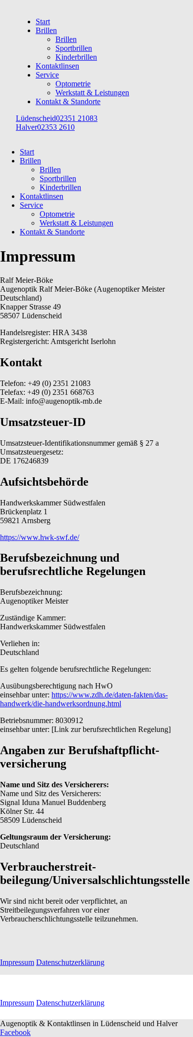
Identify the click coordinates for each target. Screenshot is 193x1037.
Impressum (17, 962)
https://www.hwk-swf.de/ (39, 537)
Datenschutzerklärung (70, 962)
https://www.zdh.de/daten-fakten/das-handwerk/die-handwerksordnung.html (84, 699)
